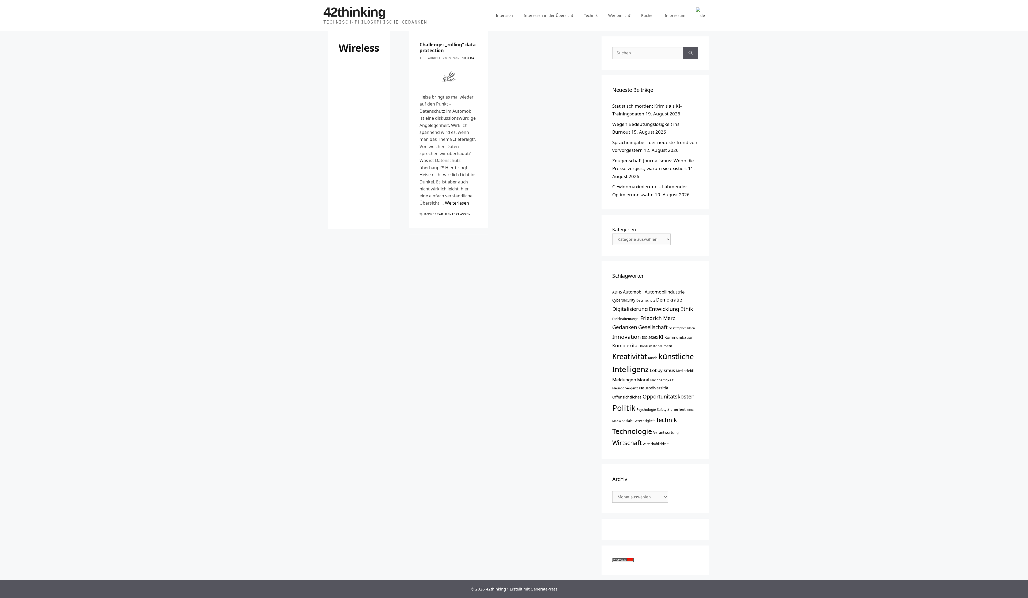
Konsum (646, 346)
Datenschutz (645, 300)
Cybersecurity (623, 300)
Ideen (691, 328)
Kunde (652, 358)
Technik (591, 15)
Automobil (633, 292)
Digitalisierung (630, 309)
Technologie (632, 431)
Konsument (662, 346)
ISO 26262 (650, 337)
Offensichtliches (626, 397)
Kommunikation (679, 337)
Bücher (647, 15)
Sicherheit (676, 409)
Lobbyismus (662, 370)
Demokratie (669, 299)
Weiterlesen (457, 203)
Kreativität (629, 356)
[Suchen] (690, 53)
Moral (643, 380)
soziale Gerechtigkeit (638, 420)
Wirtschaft (627, 442)
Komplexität (625, 345)
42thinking (354, 12)
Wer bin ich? (619, 15)
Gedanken (624, 327)
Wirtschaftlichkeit (655, 444)
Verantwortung (666, 432)
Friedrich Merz (657, 318)
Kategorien (624, 229)
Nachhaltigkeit (662, 380)
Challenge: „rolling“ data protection (447, 47)
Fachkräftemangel (625, 319)
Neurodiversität (653, 387)
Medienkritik (685, 370)
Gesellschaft (653, 327)
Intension (504, 15)
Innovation (626, 336)
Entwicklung (664, 309)
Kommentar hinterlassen (447, 214)
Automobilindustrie (665, 292)
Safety (661, 409)
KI (661, 337)
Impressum (675, 15)
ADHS (617, 292)
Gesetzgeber (677, 328)
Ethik (686, 309)
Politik (624, 408)
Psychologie (646, 409)
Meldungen (624, 380)
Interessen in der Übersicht (548, 15)
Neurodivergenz (625, 388)
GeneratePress (544, 589)
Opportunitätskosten (668, 396)
